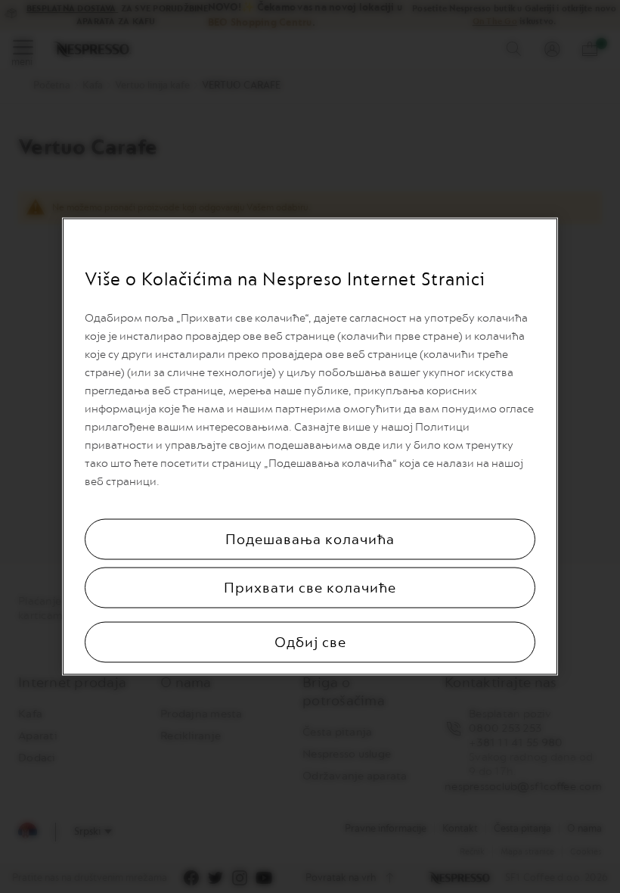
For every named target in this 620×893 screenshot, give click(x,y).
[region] (310, 447)
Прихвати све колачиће (310, 588)
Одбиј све (310, 642)
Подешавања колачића (310, 540)
